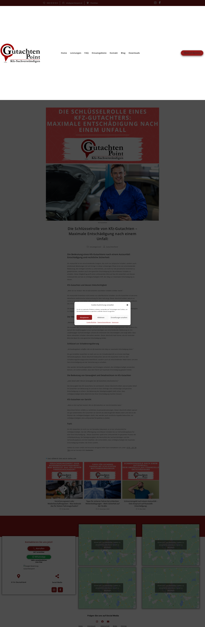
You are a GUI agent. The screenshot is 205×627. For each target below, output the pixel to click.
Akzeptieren (84, 317)
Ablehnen (100, 317)
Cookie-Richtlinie (91, 322)
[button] (127, 305)
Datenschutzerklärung (104, 322)
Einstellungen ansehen (119, 317)
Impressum (115, 322)
